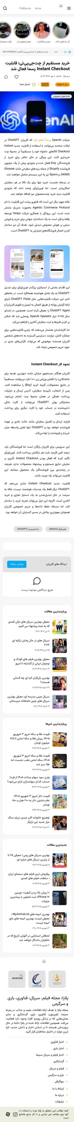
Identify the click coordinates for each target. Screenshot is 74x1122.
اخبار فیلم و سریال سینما (50, 1055)
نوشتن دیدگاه (17, 564)
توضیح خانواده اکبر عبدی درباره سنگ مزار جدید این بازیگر (29, 820)
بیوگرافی (59, 1082)
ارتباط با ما (58, 1089)
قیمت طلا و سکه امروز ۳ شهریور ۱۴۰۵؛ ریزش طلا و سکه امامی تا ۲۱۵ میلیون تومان (30, 738)
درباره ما (59, 1095)
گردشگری (59, 1061)
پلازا (65, 51)
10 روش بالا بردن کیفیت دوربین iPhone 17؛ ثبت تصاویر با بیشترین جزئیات (30, 897)
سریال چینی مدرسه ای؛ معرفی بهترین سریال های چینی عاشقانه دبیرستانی (28, 699)
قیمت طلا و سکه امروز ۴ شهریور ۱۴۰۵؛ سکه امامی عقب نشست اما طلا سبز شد (30, 760)
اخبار (56, 51)
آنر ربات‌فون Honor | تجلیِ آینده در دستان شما (62, 41)
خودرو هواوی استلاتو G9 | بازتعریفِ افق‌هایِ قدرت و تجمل (23, 41)
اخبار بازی (58, 1048)
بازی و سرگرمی (56, 1075)
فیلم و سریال (56, 1069)
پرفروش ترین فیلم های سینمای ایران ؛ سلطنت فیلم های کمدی (29, 876)
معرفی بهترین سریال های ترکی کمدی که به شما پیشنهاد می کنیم (29, 624)
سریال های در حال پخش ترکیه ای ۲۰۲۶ (31, 643)
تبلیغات (59, 1102)
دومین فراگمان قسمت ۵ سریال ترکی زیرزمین (42, 41)
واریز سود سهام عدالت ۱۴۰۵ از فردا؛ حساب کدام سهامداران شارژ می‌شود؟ (28, 779)
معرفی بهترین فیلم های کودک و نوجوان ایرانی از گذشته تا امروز (32, 661)
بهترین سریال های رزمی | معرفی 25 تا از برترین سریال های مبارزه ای (29, 857)
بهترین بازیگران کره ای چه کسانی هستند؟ (31, 680)
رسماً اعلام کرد (42, 140)
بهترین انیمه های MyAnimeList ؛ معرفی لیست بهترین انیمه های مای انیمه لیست (29, 918)
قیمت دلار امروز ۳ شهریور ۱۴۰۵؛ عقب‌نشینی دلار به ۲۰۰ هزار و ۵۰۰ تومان (31, 800)
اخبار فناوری (57, 1042)
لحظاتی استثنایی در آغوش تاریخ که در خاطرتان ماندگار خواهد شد (28, 938)
